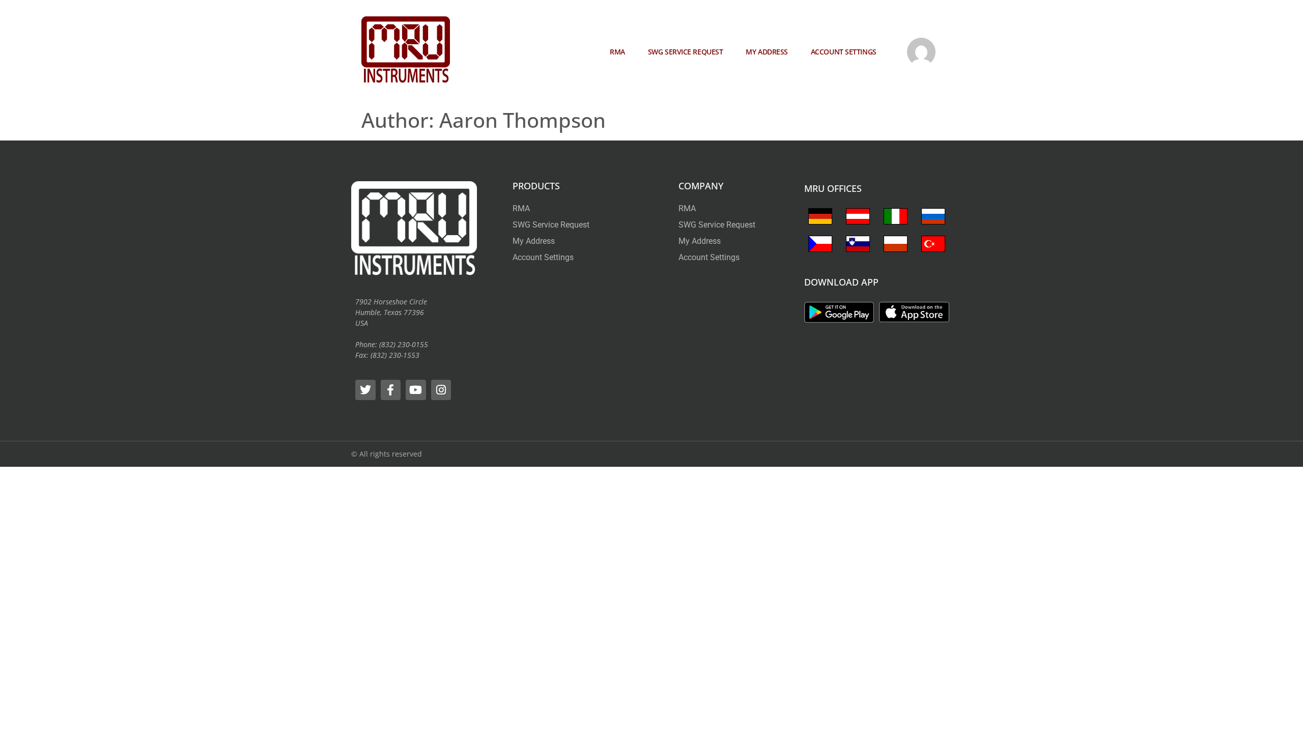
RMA (617, 52)
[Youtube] (416, 390)
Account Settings (843, 52)
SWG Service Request (685, 52)
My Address (767, 52)
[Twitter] (365, 390)
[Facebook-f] (391, 390)
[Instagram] (441, 390)
